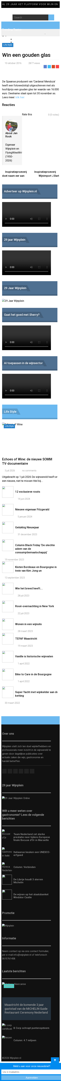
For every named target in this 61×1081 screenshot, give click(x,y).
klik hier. (20, 97)
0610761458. (9, 958)
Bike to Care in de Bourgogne (33, 674)
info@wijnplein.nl (22, 954)
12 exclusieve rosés (27, 491)
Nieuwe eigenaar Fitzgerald (32, 509)
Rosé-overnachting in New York (34, 606)
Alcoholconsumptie (24, 39)
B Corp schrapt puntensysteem (31, 1028)
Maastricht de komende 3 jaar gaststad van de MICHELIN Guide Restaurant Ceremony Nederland (26, 1008)
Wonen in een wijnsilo (28, 624)
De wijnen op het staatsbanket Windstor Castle (31, 896)
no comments (29, 470)
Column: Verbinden (25, 867)
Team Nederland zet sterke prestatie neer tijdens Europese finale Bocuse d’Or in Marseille (32, 837)
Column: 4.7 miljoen (25, 1040)
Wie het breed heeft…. (29, 588)
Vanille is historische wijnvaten (34, 656)
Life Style (7, 45)
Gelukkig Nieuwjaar (27, 527)
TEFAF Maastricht (26, 638)
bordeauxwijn (21, 42)
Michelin (9, 986)
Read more (30, 441)
